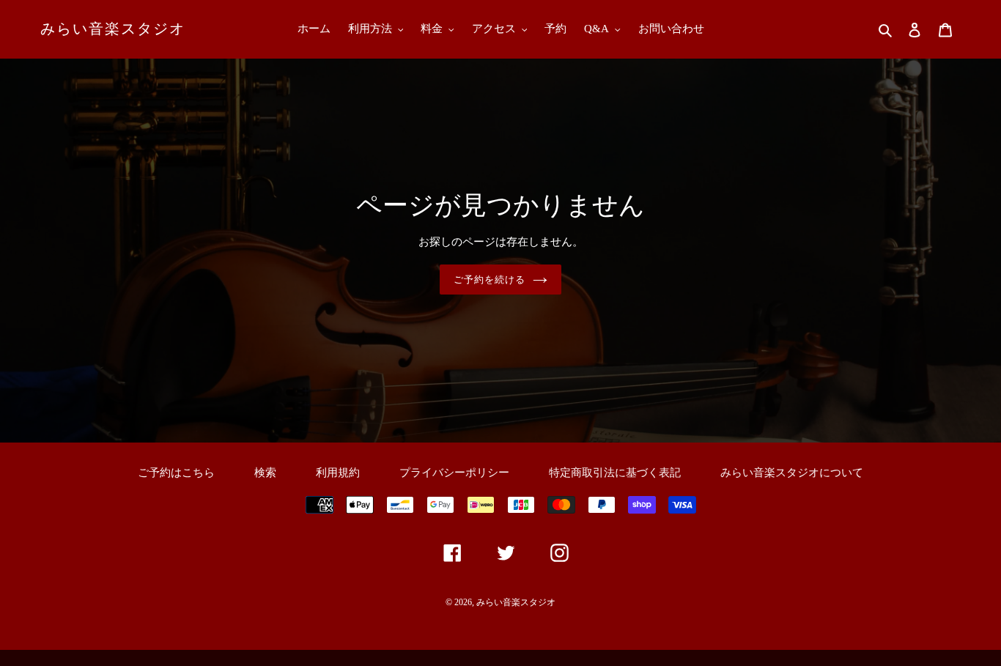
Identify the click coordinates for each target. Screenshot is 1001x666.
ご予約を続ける (489, 279)
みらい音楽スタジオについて (791, 472)
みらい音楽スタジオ (112, 29)
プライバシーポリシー (454, 472)
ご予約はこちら (176, 472)
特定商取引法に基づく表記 (615, 472)
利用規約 (338, 472)
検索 (265, 472)
